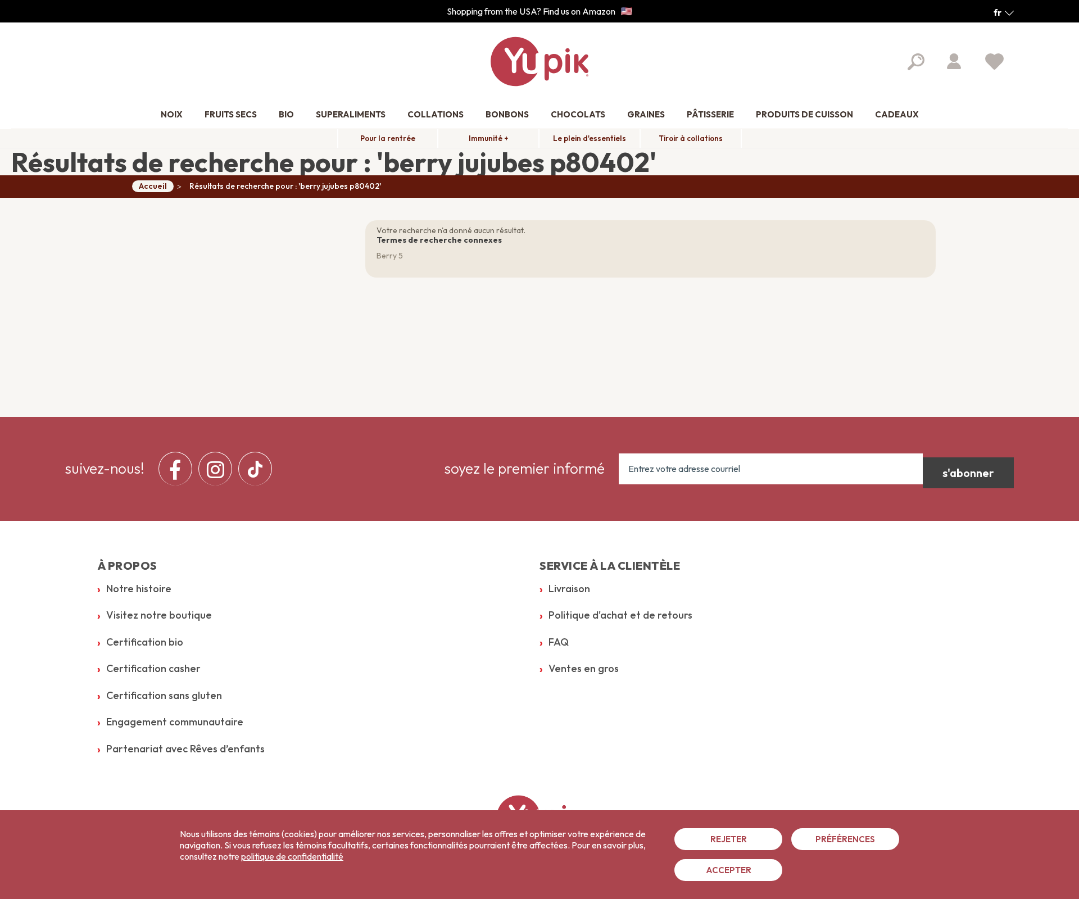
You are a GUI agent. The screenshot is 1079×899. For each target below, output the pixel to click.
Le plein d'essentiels (589, 138)
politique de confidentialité (292, 856)
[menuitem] (171, 115)
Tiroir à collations (691, 138)
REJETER (728, 839)
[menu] (218, 468)
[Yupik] (539, 62)
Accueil (153, 186)
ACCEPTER (728, 870)
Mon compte (954, 61)
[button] (1004, 12)
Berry (387, 256)
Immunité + (488, 138)
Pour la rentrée (387, 138)
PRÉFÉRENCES (845, 839)
